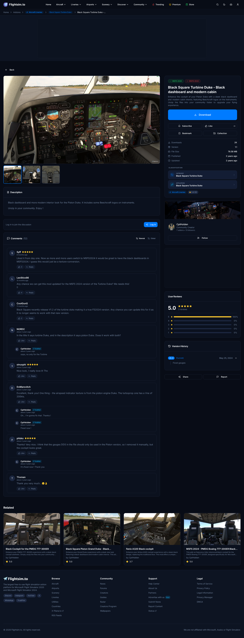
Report (224, 377)
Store (191, 4)
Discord (8, 595)
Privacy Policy (203, 588)
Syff (19, 252)
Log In (153, 224)
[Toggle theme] (224, 4)
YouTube (31, 595)
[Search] (217, 4)
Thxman (21, 477)
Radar (103, 602)
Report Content (155, 606)
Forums (103, 588)
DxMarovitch (24, 386)
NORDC (21, 329)
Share (185, 377)
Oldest (153, 238)
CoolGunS (22, 303)
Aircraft (59, 4)
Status (151, 611)
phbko (20, 438)
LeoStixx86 (23, 277)
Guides (103, 597)
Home (48, 4)
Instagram (19, 595)
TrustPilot (21, 600)
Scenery (106, 4)
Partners (152, 593)
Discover (121, 4)
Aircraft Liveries (35, 12)
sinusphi (21, 364)
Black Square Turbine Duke (60, 12)
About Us (152, 588)
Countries (56, 606)
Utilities (55, 602)
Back (12, 70)
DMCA (200, 602)
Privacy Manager (205, 597)
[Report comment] (38, 267)
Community (139, 4)
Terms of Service (204, 583)
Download (205, 114)
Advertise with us (158, 597)
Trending (160, 4)
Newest (142, 238)
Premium (176, 4)
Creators (104, 593)
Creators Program (108, 606)
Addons (16, 12)
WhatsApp (9, 600)
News (102, 583)
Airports (90, 4)
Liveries (75, 4)
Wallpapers (105, 611)
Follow (205, 238)
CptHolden (26, 348)
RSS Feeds (57, 615)
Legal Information (205, 593)
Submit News (154, 602)
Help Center (153, 583)
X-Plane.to (56, 611)
